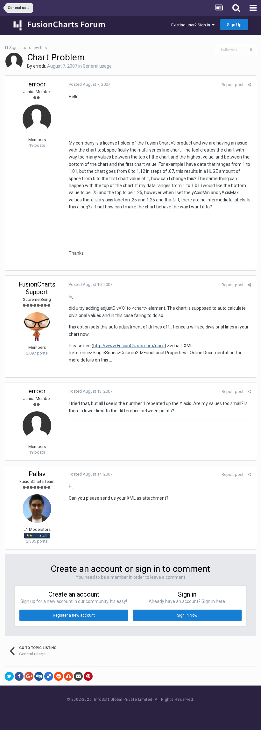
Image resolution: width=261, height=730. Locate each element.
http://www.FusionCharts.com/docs (129, 345)
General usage (97, 66)
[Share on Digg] (38, 676)
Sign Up (234, 24)
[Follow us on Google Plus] (153, 711)
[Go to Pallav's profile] (37, 508)
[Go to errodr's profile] (14, 61)
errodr (39, 66)
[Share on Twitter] (9, 676)
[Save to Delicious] (48, 676)
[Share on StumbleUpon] (68, 676)
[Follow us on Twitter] (139, 711)
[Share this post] (249, 84)
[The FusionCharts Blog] (110, 711)
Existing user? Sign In (191, 25)
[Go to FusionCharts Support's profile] (37, 326)
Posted (89, 84)
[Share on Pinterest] (88, 676)
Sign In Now (187, 615)
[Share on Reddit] (58, 676)
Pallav (37, 474)
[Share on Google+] (29, 676)
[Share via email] (78, 676)
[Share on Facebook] (19, 676)
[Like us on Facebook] (124, 711)
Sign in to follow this (28, 47)
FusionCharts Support (36, 288)
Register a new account (74, 615)
